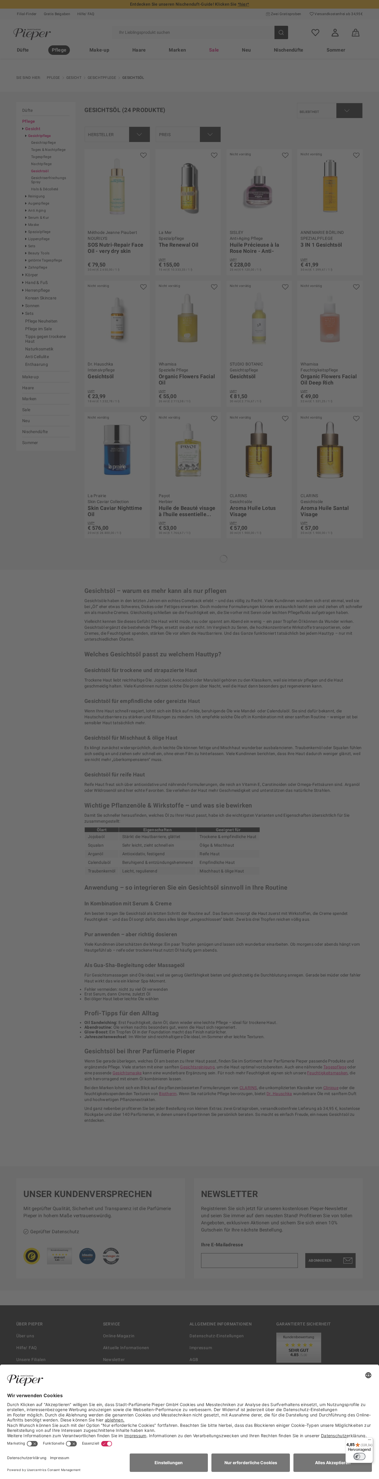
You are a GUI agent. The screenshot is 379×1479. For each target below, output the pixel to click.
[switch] (359, 1456)
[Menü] (369, 1441)
